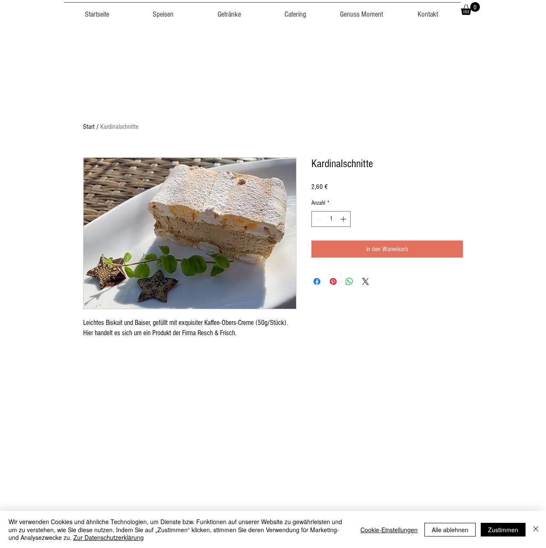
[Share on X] (365, 281)
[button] (163, 10)
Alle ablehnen (450, 529)
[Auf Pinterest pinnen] (333, 281)
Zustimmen (503, 529)
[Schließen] (536, 529)
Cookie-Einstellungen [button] (389, 529)
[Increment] (344, 219)
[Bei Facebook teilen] (317, 281)
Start (89, 126)
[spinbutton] (331, 219)
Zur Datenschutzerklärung (108, 537)
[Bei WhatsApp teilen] (349, 281)
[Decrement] (318, 219)
